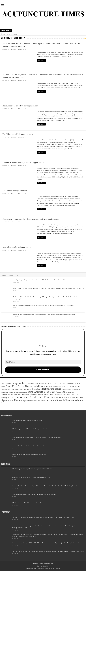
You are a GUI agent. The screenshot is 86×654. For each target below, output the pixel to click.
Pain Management (36, 394)
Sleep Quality (75, 397)
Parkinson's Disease (48, 394)
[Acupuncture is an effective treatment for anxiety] (6, 448)
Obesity (20, 394)
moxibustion (49, 392)
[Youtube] (44, 566)
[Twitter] (42, 566)
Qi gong (77, 394)
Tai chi (49, 400)
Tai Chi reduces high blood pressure (18, 134)
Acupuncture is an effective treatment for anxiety (28, 446)
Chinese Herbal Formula (15, 386)
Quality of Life (7, 397)
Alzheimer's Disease (33, 383)
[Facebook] (39, 566)
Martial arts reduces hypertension (17, 247)
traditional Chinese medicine (68, 400)
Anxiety (64, 383)
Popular (11, 275)
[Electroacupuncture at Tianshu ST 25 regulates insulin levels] (6, 431)
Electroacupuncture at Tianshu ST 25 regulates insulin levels (32, 429)
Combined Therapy (6, 389)
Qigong (72, 394)
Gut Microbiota (66, 389)
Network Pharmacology (9, 394)
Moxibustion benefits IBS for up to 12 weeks (27, 503)
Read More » (41, 60)
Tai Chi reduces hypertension (15, 190)
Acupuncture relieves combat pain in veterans (27, 420)
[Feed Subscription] (85, 38)
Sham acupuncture (65, 397)
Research (14, 49)
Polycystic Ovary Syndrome (62, 394)
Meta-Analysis (35, 391)
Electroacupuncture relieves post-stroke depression (29, 454)
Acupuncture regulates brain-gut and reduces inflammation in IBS (33, 494)
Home (3, 34)
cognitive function (74, 386)
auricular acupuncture (74, 383)
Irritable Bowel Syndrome (20, 392)
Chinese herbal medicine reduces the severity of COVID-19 (31, 477)
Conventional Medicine (17, 389)
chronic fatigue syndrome (55, 386)
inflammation (4, 392)
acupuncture (19, 383)
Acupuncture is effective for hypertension (20, 106)
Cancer (3, 386)
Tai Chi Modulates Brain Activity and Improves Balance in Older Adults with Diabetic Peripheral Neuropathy (44, 314)
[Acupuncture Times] (43, 13)
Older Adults (25, 394)
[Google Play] (48, 566)
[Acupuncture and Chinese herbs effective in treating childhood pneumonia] (6, 440)
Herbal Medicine (76, 389)
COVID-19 (27, 389)
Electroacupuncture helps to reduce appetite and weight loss (32, 469)
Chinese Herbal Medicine (36, 386)
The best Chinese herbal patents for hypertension (23, 162)
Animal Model (44, 383)
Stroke (81, 397)
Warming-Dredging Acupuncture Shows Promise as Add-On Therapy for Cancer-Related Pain (39, 280)
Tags (17, 275)
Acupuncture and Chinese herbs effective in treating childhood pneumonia (36, 437)
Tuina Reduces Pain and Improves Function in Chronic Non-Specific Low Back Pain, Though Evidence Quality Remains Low (48, 288)
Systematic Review (12, 400)
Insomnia (11, 392)
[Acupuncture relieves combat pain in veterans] (6, 422)
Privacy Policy (48, 563)
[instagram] (46, 566)
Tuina (2, 403)
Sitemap (41, 563)
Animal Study (55, 383)
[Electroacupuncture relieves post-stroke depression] (6, 457)
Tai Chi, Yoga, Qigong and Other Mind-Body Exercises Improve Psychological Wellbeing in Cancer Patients (43, 305)
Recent (4, 275)
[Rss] (38, 566)
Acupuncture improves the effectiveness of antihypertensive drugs (31, 219)
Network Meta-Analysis (65, 392)
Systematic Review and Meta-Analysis (34, 401)
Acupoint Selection (6, 383)
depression (36, 389)
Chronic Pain (65, 386)
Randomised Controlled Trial (32, 397)
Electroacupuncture (51, 388)
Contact (35, 563)
